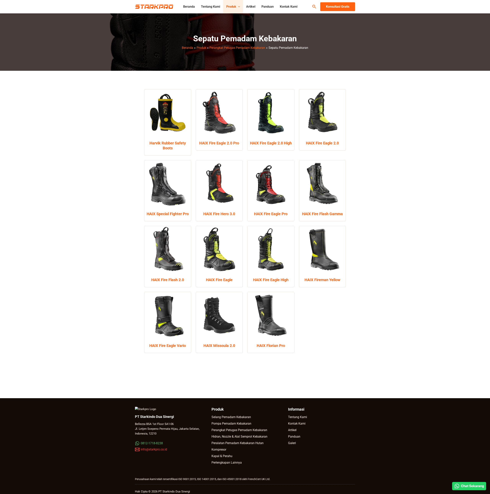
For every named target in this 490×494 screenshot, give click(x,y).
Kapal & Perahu (222, 456)
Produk (231, 6)
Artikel (250, 6)
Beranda (189, 6)
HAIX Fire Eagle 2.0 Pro (219, 143)
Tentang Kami (210, 6)
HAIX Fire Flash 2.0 (167, 280)
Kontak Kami (288, 6)
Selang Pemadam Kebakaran (231, 417)
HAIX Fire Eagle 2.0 (322, 143)
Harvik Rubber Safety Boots (167, 145)
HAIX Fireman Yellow (322, 280)
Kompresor (219, 449)
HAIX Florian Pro (271, 345)
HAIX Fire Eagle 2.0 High (271, 143)
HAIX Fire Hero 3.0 (219, 214)
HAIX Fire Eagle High (270, 280)
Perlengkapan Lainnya (227, 462)
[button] (238, 6)
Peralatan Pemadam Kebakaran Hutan (238, 443)
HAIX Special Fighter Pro (168, 214)
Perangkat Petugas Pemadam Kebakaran (239, 430)
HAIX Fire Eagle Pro (270, 214)
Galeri (292, 443)
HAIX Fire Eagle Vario (167, 345)
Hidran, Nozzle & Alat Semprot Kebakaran (239, 436)
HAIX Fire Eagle (219, 280)
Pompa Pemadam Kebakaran (231, 423)
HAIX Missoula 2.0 (219, 345)
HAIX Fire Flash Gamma (322, 214)
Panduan (267, 6)
